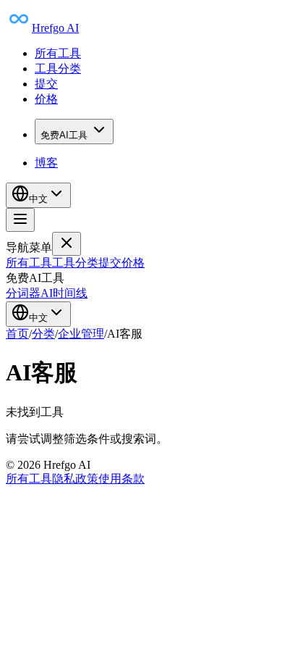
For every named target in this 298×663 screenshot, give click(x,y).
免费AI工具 (64, 135)
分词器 (23, 293)
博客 (46, 163)
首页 (17, 334)
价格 (46, 99)
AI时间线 (64, 293)
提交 (46, 84)
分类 (43, 334)
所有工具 (58, 53)
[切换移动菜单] (20, 220)
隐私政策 (75, 478)
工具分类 (58, 68)
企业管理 (81, 334)
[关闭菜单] (66, 244)
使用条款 (121, 478)
